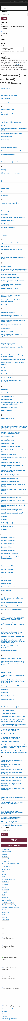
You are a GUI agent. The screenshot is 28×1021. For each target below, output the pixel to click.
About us (5, 897)
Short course (4, 33)
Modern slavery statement (10, 907)
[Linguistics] (10, 57)
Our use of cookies (8, 1009)
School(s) (3, 45)
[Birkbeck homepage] (14, 4)
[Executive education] (10, 58)
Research (15, 1)
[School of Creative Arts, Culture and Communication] (12, 51)
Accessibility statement (9, 1019)
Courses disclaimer (8, 902)
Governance (6, 912)
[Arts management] (10, 56)
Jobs (3, 877)
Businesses (21, 1)
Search (4, 18)
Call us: (10, 864)
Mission (4, 917)
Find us (4, 854)
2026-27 (3, 39)
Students (10, 1)
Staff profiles (6, 866)
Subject (3, 53)
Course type (4, 22)
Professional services (9, 879)
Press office (6, 869)
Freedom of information (9, 910)
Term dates (5, 919)
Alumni (26, 1)
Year (2, 35)
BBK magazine (6, 900)
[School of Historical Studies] (12, 48)
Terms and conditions (9, 1014)
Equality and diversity (9, 905)
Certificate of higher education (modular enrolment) (12, 28)
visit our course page (12, 64)
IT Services (5, 874)
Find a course (4, 12)
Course (8, 88)
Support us (5, 856)
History (4, 915)
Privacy (4, 1011)
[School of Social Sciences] (12, 50)
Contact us (5, 861)
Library (4, 872)
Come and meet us (14, 840)
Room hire (5, 881)
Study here (5, 849)
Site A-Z (4, 1016)
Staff (3, 894)
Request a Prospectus (14, 845)
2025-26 (3, 43)
